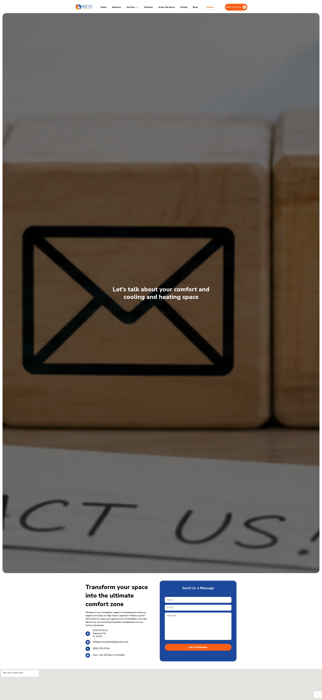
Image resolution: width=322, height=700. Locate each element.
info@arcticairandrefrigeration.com (110, 641)
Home (103, 7)
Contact (210, 7)
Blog (195, 7)
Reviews (148, 7)
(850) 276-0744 (233, 7)
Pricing (183, 7)
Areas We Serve (166, 7)
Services (131, 7)
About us (116, 7)
